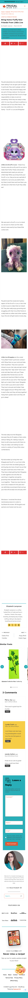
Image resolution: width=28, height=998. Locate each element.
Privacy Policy (18, 977)
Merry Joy (8, 700)
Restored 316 (17, 989)
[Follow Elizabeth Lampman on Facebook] (9, 625)
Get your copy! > (14, 1)
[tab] (10, 687)
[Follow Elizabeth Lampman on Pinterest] (18, 625)
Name (8, 823)
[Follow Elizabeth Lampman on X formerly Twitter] (12, 625)
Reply (7, 711)
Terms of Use (9, 977)
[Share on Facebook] (5, 43)
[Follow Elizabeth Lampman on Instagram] (15, 625)
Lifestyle (4, 17)
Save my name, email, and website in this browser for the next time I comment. (14, 837)
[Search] (21, 896)
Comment (9, 797)
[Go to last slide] (2, 666)
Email (8, 831)
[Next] (26, 666)
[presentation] (13, 663)
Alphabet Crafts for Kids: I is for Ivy (12, 681)
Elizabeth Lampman (7, 26)
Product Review (12, 17)
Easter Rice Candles (5, 635)
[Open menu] (24, 6)
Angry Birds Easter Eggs (22, 635)
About (9, 974)
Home (5, 974)
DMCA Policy (14, 980)
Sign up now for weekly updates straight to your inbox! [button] (14, 959)
